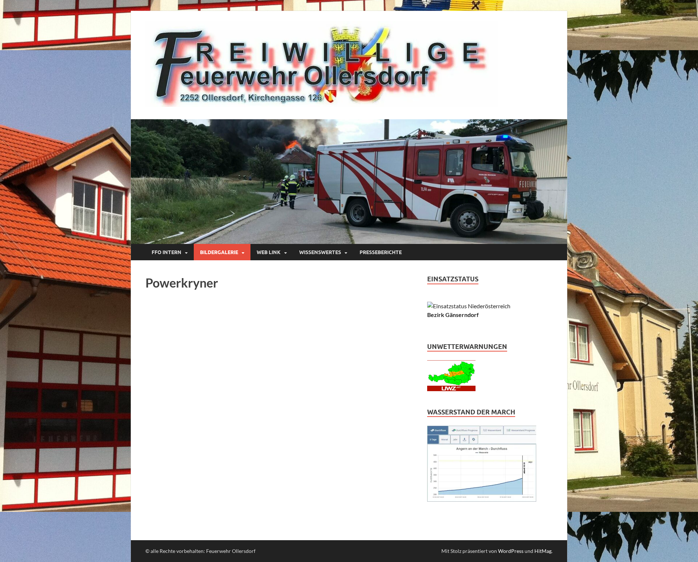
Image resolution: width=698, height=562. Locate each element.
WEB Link (269, 252)
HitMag (542, 551)
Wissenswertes (320, 252)
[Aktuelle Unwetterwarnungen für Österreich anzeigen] (451, 388)
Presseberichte (381, 252)
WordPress (511, 551)
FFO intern (166, 252)
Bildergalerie (219, 252)
